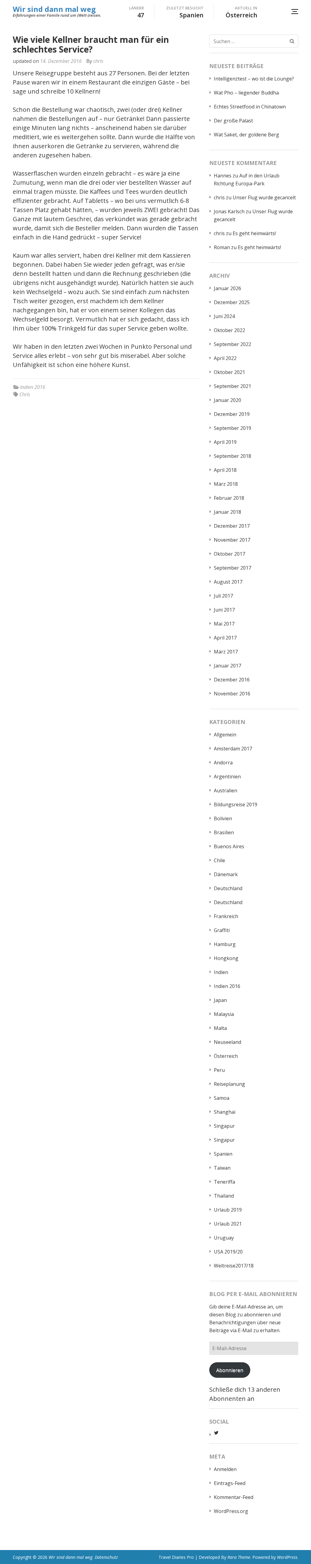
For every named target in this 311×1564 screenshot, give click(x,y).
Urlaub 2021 (228, 1223)
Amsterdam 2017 (233, 748)
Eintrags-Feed (229, 1483)
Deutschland (228, 888)
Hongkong (226, 958)
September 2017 (232, 567)
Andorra (223, 762)
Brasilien (224, 832)
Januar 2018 (227, 512)
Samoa (221, 1098)
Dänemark (226, 874)
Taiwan (222, 1167)
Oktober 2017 (229, 553)
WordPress (287, 1557)
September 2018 (232, 456)
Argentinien (227, 776)
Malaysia (224, 1014)
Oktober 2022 (229, 330)
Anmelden (225, 1469)
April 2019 (225, 442)
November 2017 (232, 540)
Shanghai (224, 1112)
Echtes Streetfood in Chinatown (250, 106)
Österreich (226, 1056)
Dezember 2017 (232, 526)
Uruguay (224, 1237)
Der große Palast (233, 120)
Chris (24, 394)
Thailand (224, 1195)
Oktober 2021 (229, 372)
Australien (225, 790)
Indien (221, 972)
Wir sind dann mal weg (54, 9)
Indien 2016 (32, 387)
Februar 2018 (229, 498)
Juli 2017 (223, 595)
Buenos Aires (229, 846)
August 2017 (228, 581)
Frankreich (226, 916)
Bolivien (223, 818)
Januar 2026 (227, 288)
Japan (220, 1000)
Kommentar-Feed (233, 1497)
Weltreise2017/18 (234, 1265)
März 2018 (226, 484)
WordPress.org (231, 1511)
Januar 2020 (227, 400)
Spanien (223, 1154)
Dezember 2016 (232, 679)
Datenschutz (106, 1557)
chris (98, 61)
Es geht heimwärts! (254, 233)
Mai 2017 (224, 623)
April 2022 (225, 358)
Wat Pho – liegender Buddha (246, 92)
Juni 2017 (224, 609)
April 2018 (225, 470)
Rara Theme (238, 1557)
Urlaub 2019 (228, 1209)
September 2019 (232, 428)
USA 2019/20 (228, 1251)
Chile (219, 860)
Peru (219, 1070)
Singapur (224, 1126)
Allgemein (225, 734)
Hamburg (225, 944)
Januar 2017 (227, 665)
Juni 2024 (224, 316)
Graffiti (222, 930)
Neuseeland (227, 1042)
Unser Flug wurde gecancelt (264, 197)
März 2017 (226, 651)
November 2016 (232, 693)
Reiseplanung (229, 1084)
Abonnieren (229, 1370)
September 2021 (232, 386)
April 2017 (225, 637)
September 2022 (232, 344)
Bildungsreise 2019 (235, 804)
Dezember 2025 (232, 302)
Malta (220, 1028)
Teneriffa (224, 1181)
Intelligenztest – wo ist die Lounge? (254, 78)
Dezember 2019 (232, 414)
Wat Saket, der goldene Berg (246, 134)
